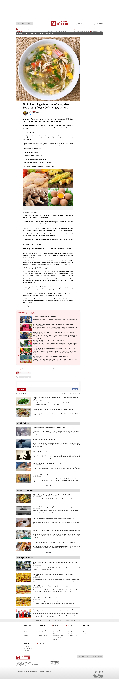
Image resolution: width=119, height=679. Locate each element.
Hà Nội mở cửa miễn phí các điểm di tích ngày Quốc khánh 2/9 (50, 356)
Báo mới (100, 656)
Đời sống (73, 29)
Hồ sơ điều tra (42, 631)
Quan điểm (26, 646)
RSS (79, 656)
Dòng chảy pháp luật (43, 628)
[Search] (94, 23)
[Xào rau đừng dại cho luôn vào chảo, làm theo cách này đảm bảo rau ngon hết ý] (23, 401)
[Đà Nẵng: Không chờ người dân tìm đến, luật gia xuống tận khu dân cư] (23, 613)
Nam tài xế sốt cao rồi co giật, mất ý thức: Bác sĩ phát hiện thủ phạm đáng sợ (56, 530)
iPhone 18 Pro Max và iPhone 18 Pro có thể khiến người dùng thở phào (53, 324)
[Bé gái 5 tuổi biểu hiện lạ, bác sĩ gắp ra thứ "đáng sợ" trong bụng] (23, 510)
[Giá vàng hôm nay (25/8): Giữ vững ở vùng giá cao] (23, 601)
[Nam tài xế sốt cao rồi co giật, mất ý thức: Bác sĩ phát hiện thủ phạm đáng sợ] (23, 534)
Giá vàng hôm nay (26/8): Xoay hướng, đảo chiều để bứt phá (51, 586)
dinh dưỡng (22, 376)
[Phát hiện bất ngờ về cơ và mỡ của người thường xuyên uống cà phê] (23, 522)
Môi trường (70, 633)
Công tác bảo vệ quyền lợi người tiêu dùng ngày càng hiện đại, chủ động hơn (55, 332)
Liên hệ (18, 23)
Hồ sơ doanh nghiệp (58, 633)
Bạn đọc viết (27, 650)
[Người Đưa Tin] (41, 657)
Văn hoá (70, 631)
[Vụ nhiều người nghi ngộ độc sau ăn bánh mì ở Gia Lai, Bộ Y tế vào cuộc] (23, 546)
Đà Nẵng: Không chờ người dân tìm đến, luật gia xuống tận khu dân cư (54, 610)
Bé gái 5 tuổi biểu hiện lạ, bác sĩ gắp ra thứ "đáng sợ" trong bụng (52, 507)
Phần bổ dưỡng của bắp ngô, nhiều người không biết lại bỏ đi (51, 495)
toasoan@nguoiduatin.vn (21, 674)
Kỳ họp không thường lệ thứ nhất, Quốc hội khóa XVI (43, 31)
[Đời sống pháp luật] (88, 676)
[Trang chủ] (59, 23)
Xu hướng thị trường (58, 635)
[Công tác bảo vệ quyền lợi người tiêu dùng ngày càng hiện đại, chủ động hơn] (26, 335)
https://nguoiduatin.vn (20, 661)
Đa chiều (85, 29)
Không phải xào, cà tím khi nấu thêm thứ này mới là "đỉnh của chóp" (54, 409)
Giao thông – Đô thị (72, 635)
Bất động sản (56, 628)
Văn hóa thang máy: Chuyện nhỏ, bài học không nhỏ (49, 427)
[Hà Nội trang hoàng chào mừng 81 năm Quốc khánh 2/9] (26, 343)
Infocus (97, 29)
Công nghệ (55, 639)
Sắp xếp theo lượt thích (66, 393)
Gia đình (26, 33)
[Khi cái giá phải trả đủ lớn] (23, 478)
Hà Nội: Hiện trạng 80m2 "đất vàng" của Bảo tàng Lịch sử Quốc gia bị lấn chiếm (55, 563)
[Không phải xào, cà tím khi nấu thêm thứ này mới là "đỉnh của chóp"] (23, 412)
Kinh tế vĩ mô (56, 631)
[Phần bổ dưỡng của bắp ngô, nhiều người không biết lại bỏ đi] (23, 498)
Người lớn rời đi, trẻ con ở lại (41, 451)
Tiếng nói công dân (43, 633)
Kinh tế (52, 29)
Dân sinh (70, 628)
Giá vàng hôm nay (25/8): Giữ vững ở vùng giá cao (48, 598)
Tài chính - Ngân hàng (58, 630)
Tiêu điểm (26, 628)
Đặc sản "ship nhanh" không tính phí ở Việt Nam (47, 463)
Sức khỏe (33, 33)
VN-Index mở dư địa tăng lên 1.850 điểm (44, 316)
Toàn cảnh (28, 29)
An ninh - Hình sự (43, 635)
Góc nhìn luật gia (42, 630)
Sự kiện (26, 631)
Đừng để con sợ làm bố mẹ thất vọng (44, 439)
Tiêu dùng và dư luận (58, 637)
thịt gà (26, 376)
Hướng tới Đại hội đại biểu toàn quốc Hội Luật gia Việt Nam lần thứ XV (90, 31)
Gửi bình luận (22, 389)
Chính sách (26, 630)
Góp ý (23, 23)
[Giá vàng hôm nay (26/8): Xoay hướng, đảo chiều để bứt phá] (23, 589)
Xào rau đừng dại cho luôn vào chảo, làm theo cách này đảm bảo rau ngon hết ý (55, 398)
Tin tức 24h (93, 656)
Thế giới (26, 635)
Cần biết (41, 33)
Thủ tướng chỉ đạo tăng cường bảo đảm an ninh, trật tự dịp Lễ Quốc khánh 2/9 (55, 348)
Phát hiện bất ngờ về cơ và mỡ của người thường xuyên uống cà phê (53, 518)
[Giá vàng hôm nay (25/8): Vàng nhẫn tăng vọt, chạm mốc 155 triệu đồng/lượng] (23, 577)
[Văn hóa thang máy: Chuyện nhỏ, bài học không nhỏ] (23, 431)
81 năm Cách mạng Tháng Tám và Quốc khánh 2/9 (64, 31)
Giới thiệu (85, 656)
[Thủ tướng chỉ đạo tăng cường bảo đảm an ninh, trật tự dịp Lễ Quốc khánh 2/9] (26, 351)
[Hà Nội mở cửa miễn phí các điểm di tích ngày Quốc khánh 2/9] (26, 359)
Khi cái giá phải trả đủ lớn (41, 475)
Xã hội (62, 29)
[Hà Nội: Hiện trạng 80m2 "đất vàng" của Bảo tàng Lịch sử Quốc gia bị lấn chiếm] (23, 566)
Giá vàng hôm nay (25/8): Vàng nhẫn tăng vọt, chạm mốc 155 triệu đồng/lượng (53, 575)
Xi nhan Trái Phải (28, 648)
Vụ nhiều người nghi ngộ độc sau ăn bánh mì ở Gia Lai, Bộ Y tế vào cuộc (55, 542)
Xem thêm (48, 485)
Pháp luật (40, 29)
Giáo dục (70, 630)
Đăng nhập (75, 389)
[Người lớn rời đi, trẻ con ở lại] (23, 454)
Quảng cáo (29, 23)
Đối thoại (26, 633)
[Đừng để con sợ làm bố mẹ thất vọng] (23, 443)
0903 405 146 (19, 673)
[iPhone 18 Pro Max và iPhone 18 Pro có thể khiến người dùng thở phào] (26, 327)
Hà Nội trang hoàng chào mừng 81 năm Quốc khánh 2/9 (48, 340)
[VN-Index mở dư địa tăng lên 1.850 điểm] (26, 319)
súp (29, 376)
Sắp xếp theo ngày (76, 393)
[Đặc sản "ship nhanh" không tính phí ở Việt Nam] (23, 466)
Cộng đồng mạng (50, 33)
